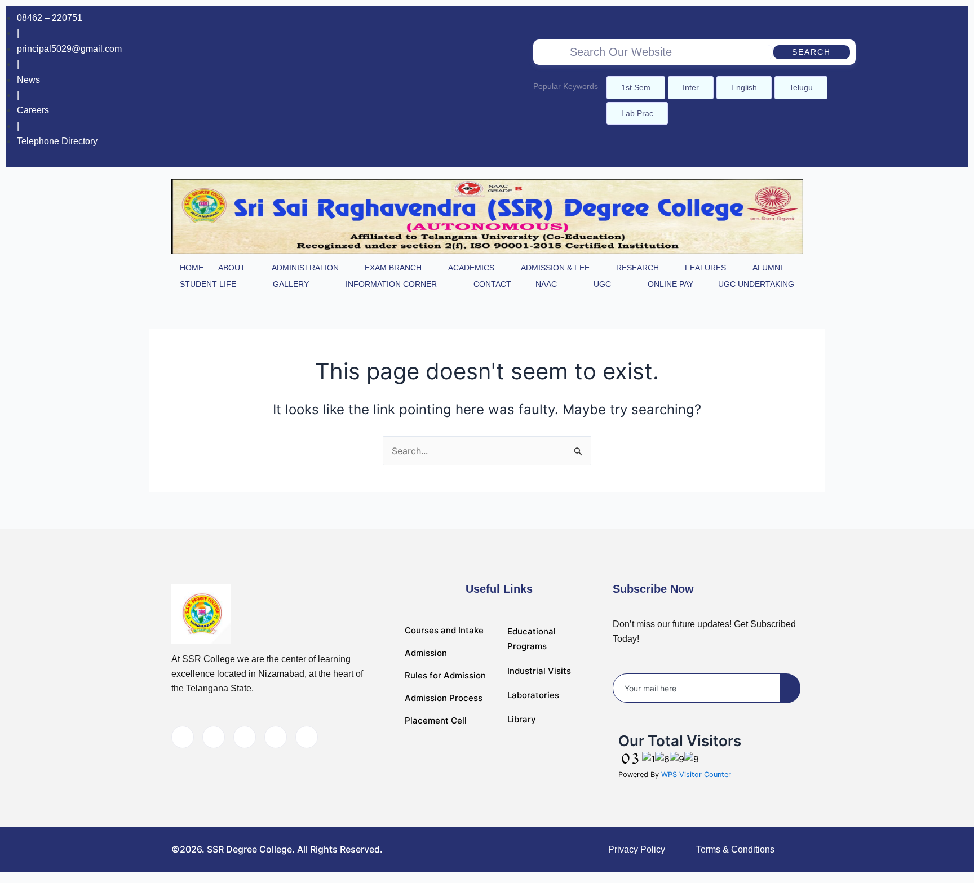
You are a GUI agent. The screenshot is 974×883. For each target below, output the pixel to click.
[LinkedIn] (244, 737)
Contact (492, 284)
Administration (305, 267)
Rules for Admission (445, 675)
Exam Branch (393, 267)
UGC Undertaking (756, 284)
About (231, 267)
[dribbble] (275, 737)
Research (637, 267)
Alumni (767, 267)
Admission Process (443, 698)
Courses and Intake (444, 630)
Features (705, 267)
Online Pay (670, 284)
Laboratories (533, 695)
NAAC (546, 284)
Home (191, 267)
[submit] (790, 688)
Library (521, 719)
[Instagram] (930, 86)
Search (811, 51)
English (744, 87)
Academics (471, 267)
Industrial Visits (539, 670)
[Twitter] (213, 737)
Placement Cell (436, 720)
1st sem (635, 87)
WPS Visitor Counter (696, 774)
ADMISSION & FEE (555, 267)
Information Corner (391, 284)
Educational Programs (531, 638)
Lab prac (637, 113)
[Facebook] (906, 86)
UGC (602, 284)
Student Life (208, 284)
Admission (426, 652)
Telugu (801, 87)
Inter (691, 87)
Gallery (291, 284)
